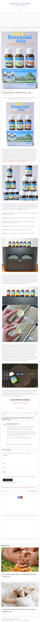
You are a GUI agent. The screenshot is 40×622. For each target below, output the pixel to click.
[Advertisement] (20, 20)
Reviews (13, 90)
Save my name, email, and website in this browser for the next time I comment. (20, 476)
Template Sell (26, 619)
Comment (5, 455)
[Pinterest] (21, 497)
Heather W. (10, 95)
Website (14, 402)
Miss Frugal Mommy (20, 4)
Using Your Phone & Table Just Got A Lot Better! (30, 413)
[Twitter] (19, 497)
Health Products (8, 90)
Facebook (18, 402)
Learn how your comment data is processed (26, 487)
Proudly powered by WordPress (7, 619)
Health (3, 90)
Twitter (22, 402)
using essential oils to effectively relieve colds (17, 160)
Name (4, 463)
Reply (7, 439)
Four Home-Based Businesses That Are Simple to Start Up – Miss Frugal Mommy (18, 444)
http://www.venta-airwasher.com (24, 437)
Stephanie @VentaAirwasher (13, 423)
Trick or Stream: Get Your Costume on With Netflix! (10, 413)
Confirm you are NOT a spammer (10, 482)
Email (4, 467)
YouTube (26, 402)
